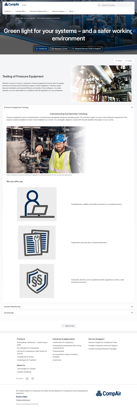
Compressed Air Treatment (26, 360)
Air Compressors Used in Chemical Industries (65, 355)
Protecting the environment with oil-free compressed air (67, 347)
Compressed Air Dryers (25, 357)
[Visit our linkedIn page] (27, 378)
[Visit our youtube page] (33, 378)
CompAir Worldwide (24, 372)
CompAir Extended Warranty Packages (102, 349)
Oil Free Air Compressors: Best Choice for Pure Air (32, 352)
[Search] (99, 5)
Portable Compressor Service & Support (102, 346)
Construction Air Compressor (63, 342)
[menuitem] (9, 11)
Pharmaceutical (58, 351)
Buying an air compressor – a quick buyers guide (32, 343)
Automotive (57, 360)
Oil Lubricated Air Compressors (28, 348)
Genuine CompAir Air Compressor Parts (102, 342)
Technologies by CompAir (26, 369)
